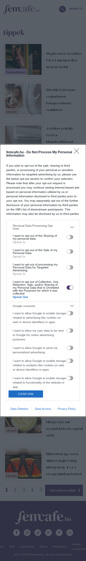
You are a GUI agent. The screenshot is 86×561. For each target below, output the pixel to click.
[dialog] (43, 280)
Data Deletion (19, 408)
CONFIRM (26, 394)
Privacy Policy (67, 408)
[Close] (78, 152)
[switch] (70, 237)
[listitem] (43, 227)
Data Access (43, 408)
